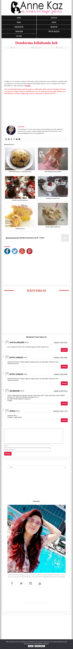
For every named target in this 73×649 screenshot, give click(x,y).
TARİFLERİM (19, 31)
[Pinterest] (9, 139)
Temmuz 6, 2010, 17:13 (60, 411)
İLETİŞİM (19, 36)
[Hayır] (71, 644)
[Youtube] (17, 139)
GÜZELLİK (54, 18)
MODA (19, 22)
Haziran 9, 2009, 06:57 (60, 342)
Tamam (31, 646)
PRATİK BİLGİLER (53, 31)
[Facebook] (14, 139)
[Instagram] (11, 139)
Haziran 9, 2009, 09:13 (60, 391)
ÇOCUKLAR (53, 27)
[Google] (6, 139)
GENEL (19, 18)
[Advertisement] (36, 65)
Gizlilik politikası (39, 646)
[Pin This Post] (29, 254)
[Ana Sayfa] (36, 14)
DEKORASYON (19, 27)
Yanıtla (64, 350)
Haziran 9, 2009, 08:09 (60, 357)
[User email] (19, 139)
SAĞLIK (54, 22)
